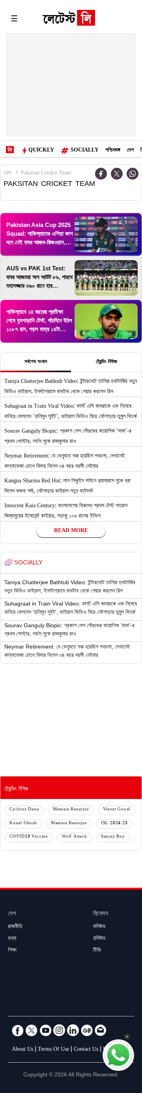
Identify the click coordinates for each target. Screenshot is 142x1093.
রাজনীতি (15, 927)
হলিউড (99, 939)
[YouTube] (45, 1030)
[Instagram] (59, 1030)
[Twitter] (117, 174)
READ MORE (71, 531)
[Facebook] (18, 1030)
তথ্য (12, 939)
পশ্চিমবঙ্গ (112, 150)
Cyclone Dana (24, 809)
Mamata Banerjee (71, 809)
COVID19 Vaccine (28, 837)
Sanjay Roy (113, 837)
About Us (22, 1050)
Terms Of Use (53, 1050)
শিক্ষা (12, 951)
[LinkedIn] (73, 1030)
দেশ (130, 150)
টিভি (97, 951)
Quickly (41, 150)
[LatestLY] (68, 20)
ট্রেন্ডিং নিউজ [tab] (106, 362)
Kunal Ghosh (23, 823)
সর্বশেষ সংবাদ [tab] (35, 362)
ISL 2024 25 (114, 823)
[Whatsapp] (132, 174)
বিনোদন (100, 914)
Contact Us (86, 1050)
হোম (7, 173)
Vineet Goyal (117, 809)
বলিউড (99, 927)
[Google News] (87, 1030)
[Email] (100, 1030)
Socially (85, 150)
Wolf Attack (74, 837)
